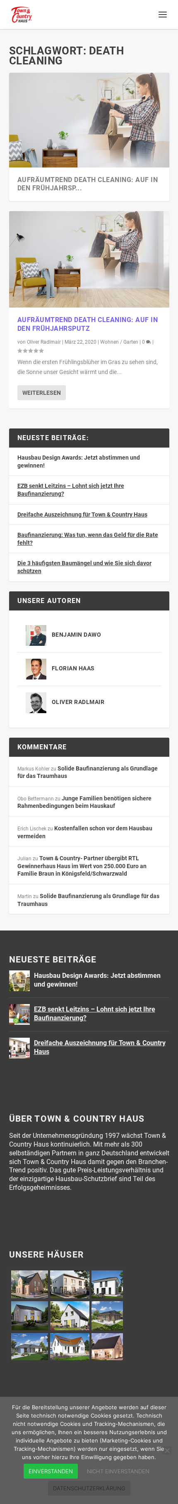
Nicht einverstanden (118, 1471)
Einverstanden (51, 1471)
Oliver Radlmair (44, 342)
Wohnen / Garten (119, 342)
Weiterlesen (41, 392)
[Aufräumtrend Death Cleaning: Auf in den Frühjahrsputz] (89, 259)
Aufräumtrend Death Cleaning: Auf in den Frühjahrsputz (87, 324)
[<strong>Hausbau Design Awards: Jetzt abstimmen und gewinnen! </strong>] (19, 980)
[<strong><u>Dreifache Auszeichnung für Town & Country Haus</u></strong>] (19, 1048)
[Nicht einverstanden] (167, 1450)
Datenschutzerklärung (89, 1488)
